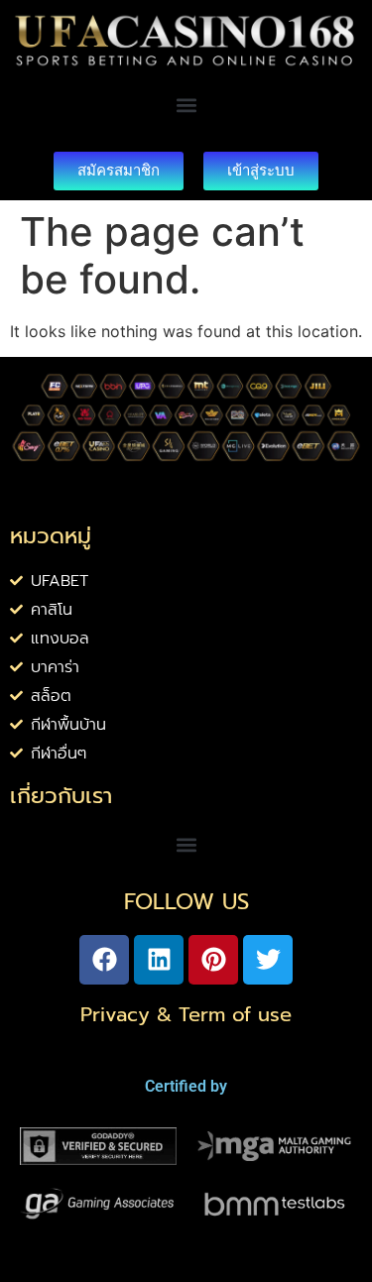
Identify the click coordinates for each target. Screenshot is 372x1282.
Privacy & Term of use (186, 1014)
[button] (186, 105)
